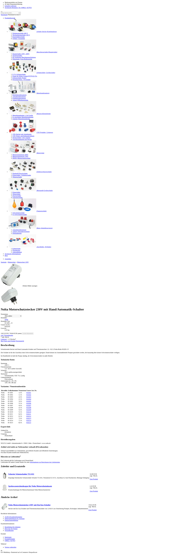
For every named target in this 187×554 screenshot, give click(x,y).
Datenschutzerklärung (11, 520)
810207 (28, 405)
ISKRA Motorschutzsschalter (21, 158)
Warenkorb (4, 15)
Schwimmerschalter (18, 213)
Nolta (6, 319)
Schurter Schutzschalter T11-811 (21, 474)
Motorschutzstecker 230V (20, 156)
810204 (28, 399)
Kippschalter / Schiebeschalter (21, 175)
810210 (28, 412)
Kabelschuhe (16, 248)
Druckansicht (20, 341)
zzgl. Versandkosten (7, 335)
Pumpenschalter (42, 211)
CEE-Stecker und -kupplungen (21, 134)
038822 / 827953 (10, 540)
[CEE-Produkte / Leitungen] (23, 132)
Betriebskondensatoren (19, 95)
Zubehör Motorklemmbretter (21, 119)
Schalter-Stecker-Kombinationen (47, 31)
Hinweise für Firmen (11, 529)
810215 (28, 422)
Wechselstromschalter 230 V (21, 35)
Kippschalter (16, 192)
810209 (28, 410)
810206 (28, 403)
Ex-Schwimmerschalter (19, 214)
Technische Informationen (13, 254)
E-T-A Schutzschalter (19, 74)
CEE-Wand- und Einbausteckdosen (23, 136)
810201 (28, 392)
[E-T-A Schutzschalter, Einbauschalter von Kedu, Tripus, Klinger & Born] (23, 72)
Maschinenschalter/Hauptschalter (47, 52)
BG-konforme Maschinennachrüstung (24, 57)
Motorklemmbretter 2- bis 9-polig (22, 115)
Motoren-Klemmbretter (44, 113)
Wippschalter (16, 194)
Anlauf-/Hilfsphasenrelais (20, 100)
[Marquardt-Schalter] (23, 190)
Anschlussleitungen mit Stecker (22, 139)
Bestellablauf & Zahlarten (12, 527)
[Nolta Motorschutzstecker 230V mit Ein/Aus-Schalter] (4, 509)
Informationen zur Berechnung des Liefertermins (45, 462)
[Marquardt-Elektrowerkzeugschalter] (23, 172)
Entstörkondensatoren (19, 98)
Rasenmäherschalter (18, 37)
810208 (28, 407)
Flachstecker (16, 250)
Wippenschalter (17, 177)
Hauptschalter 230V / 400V (21, 54)
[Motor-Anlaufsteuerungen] (23, 228)
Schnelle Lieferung (10, 6)
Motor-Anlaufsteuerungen (44, 228)
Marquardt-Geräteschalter (45, 190)
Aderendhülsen (17, 252)
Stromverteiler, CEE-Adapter (21, 138)
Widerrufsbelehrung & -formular (15, 518)
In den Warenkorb (28, 333)
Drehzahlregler (17, 233)
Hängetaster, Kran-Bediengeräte (22, 59)
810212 (28, 416)
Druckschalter (16, 196)
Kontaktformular (10, 539)
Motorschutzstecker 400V (20, 155)
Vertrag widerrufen (10, 547)
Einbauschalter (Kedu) (19, 78)
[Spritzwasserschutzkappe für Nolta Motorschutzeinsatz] (4, 490)
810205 (28, 401)
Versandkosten (9, 530)
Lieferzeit (4, 339)
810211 (28, 414)
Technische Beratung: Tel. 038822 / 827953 (18, 7)
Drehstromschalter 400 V (20, 33)
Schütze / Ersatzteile (18, 38)
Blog (6, 255)
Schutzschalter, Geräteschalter (46, 72)
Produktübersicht (10, 18)
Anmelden (8, 259)
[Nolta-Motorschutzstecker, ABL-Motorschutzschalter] (23, 153)
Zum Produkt (94, 479)
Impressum (8, 537)
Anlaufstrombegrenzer (19, 230)
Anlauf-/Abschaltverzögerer (21, 231)
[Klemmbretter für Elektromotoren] (23, 113)
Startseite (3, 262)
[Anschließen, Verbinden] (23, 247)
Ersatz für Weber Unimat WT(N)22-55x (24, 76)
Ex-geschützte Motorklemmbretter (22, 117)
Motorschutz (40, 153)
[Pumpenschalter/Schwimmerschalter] (23, 211)
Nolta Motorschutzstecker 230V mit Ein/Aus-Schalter (29, 505)
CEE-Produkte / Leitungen (45, 132)
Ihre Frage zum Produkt (8, 341)
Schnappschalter (17, 197)
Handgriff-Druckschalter (20, 173)
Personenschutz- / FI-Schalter (21, 79)
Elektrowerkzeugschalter (44, 172)
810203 (28, 397)
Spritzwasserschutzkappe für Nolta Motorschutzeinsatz (30, 486)
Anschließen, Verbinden (44, 247)
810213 (28, 418)
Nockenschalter (17, 55)
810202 (28, 395)
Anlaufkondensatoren (19, 96)
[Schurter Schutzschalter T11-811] (4, 478)
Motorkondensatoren (43, 93)
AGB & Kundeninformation (13, 517)
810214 (28, 420)
